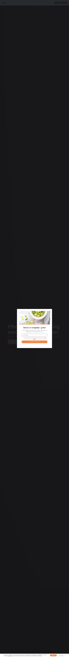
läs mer (34, 339)
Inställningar (61, 655)
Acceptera (53, 655)
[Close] (51, 307)
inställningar (10, 655)
